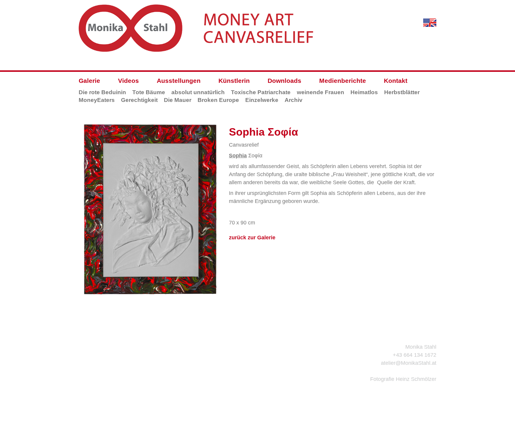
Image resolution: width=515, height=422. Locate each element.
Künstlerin (234, 80)
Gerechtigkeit (139, 100)
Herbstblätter (402, 92)
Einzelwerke (261, 100)
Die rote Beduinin (102, 92)
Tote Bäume (148, 92)
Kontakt (395, 80)
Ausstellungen (179, 80)
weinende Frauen (320, 92)
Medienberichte (342, 80)
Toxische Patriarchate (261, 92)
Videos (128, 80)
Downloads (284, 80)
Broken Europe (218, 100)
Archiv (294, 100)
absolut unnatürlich (198, 92)
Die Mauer (177, 100)
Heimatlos (364, 92)
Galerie (89, 80)
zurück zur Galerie (252, 238)
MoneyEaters (97, 100)
